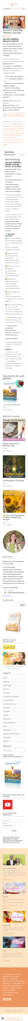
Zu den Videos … (7, 960)
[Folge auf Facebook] (4, 999)
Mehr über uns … (7, 879)
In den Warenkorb (16, 115)
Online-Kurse (21, 124)
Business (6, 689)
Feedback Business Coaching (10, 992)
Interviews (6, 708)
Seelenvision (6, 133)
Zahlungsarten (6, 983)
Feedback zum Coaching (9, 990)
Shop (23, 983)
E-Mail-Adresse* (8, 825)
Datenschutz (18, 974)
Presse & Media (7, 985)
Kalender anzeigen (7, 596)
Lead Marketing (11, 135)
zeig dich (5, 142)
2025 (14, 128)
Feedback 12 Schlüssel (15, 988)
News (5, 726)
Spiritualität (6, 737)
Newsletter (5, 988)
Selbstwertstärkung (15, 126)
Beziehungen (7, 685)
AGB (4, 974)
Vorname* (6, 821)
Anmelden (14, 830)
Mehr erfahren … (7, 908)
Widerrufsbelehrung (8, 981)
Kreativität (6, 711)
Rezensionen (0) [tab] (9, 155)
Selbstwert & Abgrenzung (11, 734)
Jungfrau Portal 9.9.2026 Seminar (16, 592)
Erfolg (15, 137)
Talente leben (11, 142)
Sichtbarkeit (18, 135)
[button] (22, 18)
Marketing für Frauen (8, 137)
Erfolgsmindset (19, 140)
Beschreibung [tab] (9, 152)
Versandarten (13, 979)
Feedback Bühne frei (8, 994)
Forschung (6, 693)
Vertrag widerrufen (19, 981)
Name (5, 823)
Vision (12, 130)
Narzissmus (7, 719)
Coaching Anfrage (16, 983)
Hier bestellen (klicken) (8, 933)
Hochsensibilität (8, 700)
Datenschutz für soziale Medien (11, 976)
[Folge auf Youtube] (7, 999)
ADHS (5, 678)
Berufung (6, 682)
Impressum (6, 979)
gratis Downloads (16, 985)
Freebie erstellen (19, 130)
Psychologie (7, 730)
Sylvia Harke (18, 142)
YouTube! (19, 953)
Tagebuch (6, 741)
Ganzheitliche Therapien (10, 696)
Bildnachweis (10, 974)
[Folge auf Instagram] (10, 999)
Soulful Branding (14, 133)
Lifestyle (5, 715)
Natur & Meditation (9, 722)
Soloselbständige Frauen (9, 140)
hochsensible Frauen (9, 704)
